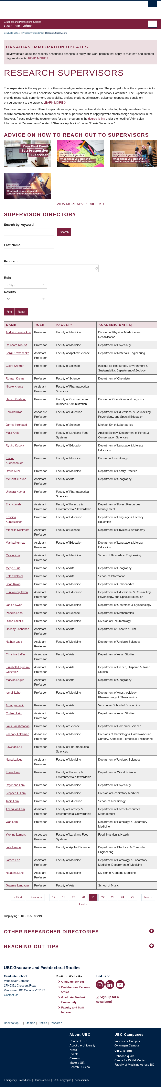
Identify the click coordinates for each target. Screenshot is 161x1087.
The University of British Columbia (69, 8)
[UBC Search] (152, 5)
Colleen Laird (14, 713)
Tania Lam (12, 801)
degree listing (96, 118)
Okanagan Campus (127, 1045)
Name (11, 324)
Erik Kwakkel (14, 576)
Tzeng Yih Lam (15, 809)
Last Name (12, 245)
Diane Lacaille (15, 621)
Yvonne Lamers (16, 834)
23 (114, 897)
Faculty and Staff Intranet (72, 1010)
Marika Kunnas (15, 542)
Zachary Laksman (17, 734)
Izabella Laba (14, 612)
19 (75, 897)
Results (10, 292)
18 (65, 897)
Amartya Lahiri (15, 705)
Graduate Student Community (73, 1000)
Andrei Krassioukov (18, 332)
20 (85, 897)
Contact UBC (78, 1041)
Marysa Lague (15, 679)
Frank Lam (13, 772)
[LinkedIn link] (109, 984)
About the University (82, 1045)
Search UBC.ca (80, 1067)
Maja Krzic (12, 432)
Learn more (53, 102)
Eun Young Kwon (17, 592)
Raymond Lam (15, 785)
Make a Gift (77, 1062)
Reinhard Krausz (16, 345)
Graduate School (12, 33)
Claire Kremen (15, 365)
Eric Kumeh (13, 504)
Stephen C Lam (16, 793)
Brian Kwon (13, 584)
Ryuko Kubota (15, 445)
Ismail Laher (13, 692)
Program (10, 261)
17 (55, 897)
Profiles (42, 1023)
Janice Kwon (14, 604)
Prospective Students (32, 33)
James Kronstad (16, 424)
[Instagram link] (100, 984)
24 (124, 897)
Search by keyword (19, 224)
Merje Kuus (13, 568)
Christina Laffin (15, 654)
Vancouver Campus (127, 1041)
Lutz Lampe (13, 847)
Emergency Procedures (17, 1080)
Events (74, 1054)
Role (7, 277)
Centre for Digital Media (129, 1060)
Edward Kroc (14, 412)
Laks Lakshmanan (17, 726)
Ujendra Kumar (15, 491)
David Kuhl (13, 471)
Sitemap (30, 1023)
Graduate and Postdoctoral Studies (80, 968)
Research (55, 1023)
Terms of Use (42, 1080)
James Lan (13, 860)
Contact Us (11, 995)
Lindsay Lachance (17, 629)
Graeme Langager (17, 885)
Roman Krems (15, 378)
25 (134, 897)
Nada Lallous (14, 759)
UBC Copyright (62, 1080)
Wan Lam (12, 821)
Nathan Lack (14, 641)
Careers (75, 1058)
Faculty (64, 324)
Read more (37, 58)
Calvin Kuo (13, 555)
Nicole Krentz (14, 386)
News (73, 1049)
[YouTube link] (120, 984)
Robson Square (124, 1056)
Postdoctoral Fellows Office (75, 989)
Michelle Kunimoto (17, 529)
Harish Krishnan (16, 399)
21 (94, 897)
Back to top (11, 1023)
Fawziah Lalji (14, 746)
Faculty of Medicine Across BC (134, 1064)
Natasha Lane (15, 872)
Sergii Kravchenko (17, 353)
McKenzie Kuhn (16, 479)
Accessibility (82, 1080)
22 (104, 897)
